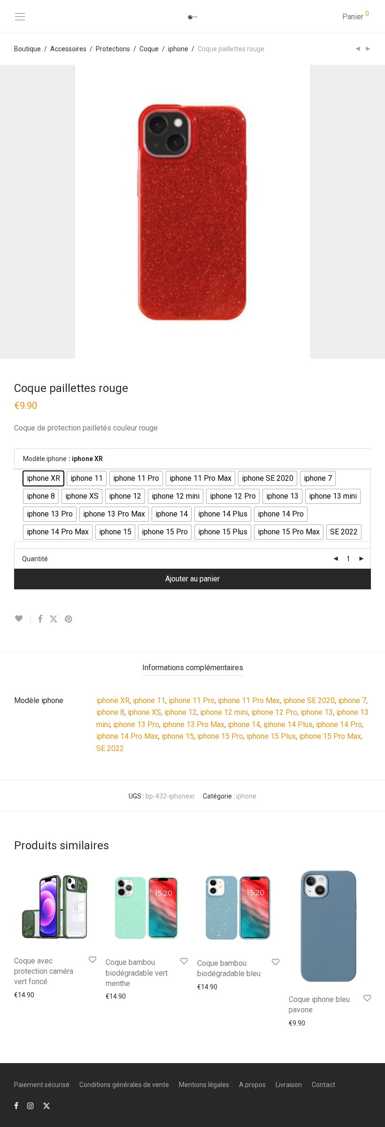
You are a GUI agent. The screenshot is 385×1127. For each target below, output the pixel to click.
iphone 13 (316, 712)
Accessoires (68, 49)
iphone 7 (352, 700)
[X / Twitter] (46, 1105)
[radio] (43, 478)
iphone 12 (180, 712)
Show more (26, 994)
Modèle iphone (45, 458)
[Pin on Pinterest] (69, 619)
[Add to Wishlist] (22, 619)
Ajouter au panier (192, 578)
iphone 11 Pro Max (249, 700)
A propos (252, 1084)
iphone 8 (110, 712)
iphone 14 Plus (288, 724)
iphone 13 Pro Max (193, 724)
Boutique (27, 49)
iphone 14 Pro (339, 724)
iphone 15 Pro (220, 736)
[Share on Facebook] (40, 619)
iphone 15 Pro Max (330, 736)
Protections (113, 49)
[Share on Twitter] (53, 619)
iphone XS (144, 712)
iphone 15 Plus (271, 736)
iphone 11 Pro (192, 700)
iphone (178, 49)
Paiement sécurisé (41, 1084)
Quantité (35, 559)
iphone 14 (244, 724)
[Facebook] (16, 1105)
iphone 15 (178, 736)
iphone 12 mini (224, 712)
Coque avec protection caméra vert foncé (43, 971)
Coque (149, 49)
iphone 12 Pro (274, 712)
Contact (323, 1084)
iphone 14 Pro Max (127, 736)
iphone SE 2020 (309, 700)
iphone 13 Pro (136, 724)
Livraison (289, 1084)
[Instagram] (30, 1105)
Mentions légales (204, 1084)
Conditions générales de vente (124, 1084)
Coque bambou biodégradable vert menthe (137, 973)
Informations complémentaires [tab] (192, 667)
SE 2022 (110, 748)
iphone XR (113, 700)
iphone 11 (149, 700)
